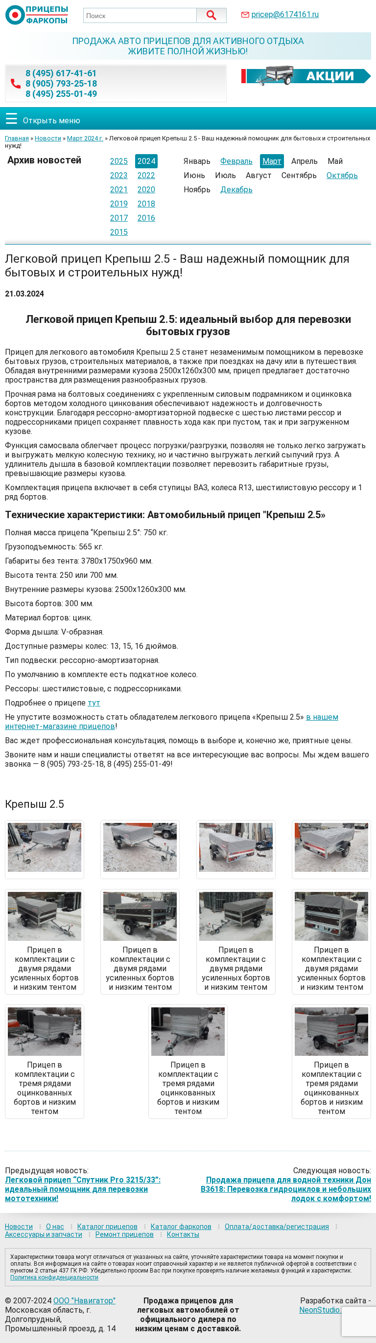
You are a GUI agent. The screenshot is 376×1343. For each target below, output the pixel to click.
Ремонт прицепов (124, 1234)
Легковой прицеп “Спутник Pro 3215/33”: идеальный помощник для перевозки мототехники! (83, 1189)
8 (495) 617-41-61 (61, 73)
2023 (119, 175)
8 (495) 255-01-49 (61, 94)
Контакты (183, 1234)
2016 (146, 218)
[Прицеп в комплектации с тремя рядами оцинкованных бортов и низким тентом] (44, 1053)
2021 (119, 189)
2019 (119, 203)
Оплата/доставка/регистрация (277, 1226)
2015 (119, 232)
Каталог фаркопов (181, 1226)
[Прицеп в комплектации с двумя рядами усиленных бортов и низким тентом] (44, 938)
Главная (17, 138)
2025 (119, 161)
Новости (48, 138)
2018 (146, 203)
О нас (55, 1226)
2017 (119, 218)
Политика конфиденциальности (54, 1277)
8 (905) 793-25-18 (61, 83)
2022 (146, 175)
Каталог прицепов (107, 1226)
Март (272, 161)
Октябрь (342, 175)
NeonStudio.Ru (324, 1310)
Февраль (236, 161)
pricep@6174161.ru (285, 14)
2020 (146, 189)
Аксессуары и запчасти (43, 1234)
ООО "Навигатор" (84, 1300)
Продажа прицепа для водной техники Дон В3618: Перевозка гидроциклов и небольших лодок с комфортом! (286, 1189)
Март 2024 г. (85, 138)
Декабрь (236, 189)
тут (94, 702)
